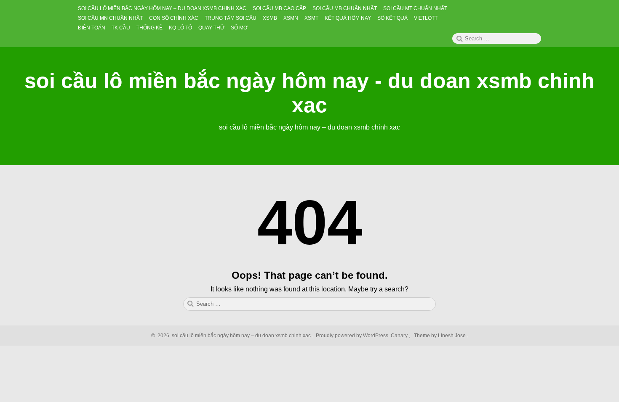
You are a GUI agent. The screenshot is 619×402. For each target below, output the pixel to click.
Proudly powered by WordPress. (353, 336)
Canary (400, 336)
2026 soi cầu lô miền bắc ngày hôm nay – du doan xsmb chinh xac (233, 336)
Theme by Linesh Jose (440, 336)
